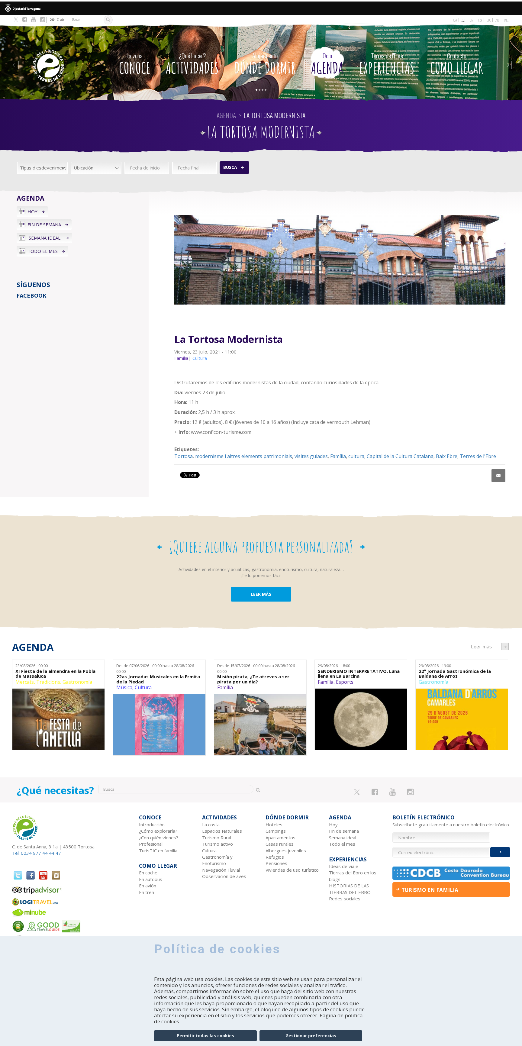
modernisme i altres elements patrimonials (243, 456)
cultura (356, 456)
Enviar (500, 852)
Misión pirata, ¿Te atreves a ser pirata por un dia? (253, 679)
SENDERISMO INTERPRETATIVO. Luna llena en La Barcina (359, 674)
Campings (276, 831)
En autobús (150, 879)
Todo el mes (42, 251)
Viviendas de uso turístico (292, 870)
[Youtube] (33, 19)
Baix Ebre (446, 456)
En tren (146, 892)
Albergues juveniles (286, 850)
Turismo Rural (216, 838)
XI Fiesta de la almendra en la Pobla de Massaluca (55, 674)
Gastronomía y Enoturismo (217, 860)
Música (124, 687)
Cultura (143, 687)
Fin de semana (44, 224)
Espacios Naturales (222, 831)
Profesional (151, 844)
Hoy (32, 211)
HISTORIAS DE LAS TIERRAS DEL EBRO (350, 889)
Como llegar (456, 64)
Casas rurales (280, 844)
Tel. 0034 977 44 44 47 (36, 853)
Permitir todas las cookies (205, 1035)
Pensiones (276, 863)
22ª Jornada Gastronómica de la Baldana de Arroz (455, 674)
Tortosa (183, 456)
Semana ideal (44, 238)
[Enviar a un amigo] (498, 475)
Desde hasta (156, 668)
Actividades (192, 64)
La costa (211, 825)
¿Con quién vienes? (158, 838)
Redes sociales (344, 899)
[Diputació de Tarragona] (261, 8)
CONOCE (134, 64)
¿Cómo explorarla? (158, 831)
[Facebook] (24, 19)
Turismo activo (217, 844)
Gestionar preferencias (310, 1035)
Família (338, 456)
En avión (147, 886)
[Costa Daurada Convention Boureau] (451, 873)
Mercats (24, 682)
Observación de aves (224, 876)
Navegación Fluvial (221, 870)
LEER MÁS (261, 594)
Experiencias (386, 64)
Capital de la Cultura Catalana (400, 456)
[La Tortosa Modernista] (339, 260)
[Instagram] (42, 19)
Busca (230, 167)
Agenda (327, 64)
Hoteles (274, 825)
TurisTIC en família (158, 850)
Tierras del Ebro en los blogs (352, 876)
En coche (148, 873)
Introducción (152, 825)
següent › (505, 646)
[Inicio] (61, 57)
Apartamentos (280, 838)
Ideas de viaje (343, 866)
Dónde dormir (265, 64)
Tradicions (48, 682)
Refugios (275, 857)
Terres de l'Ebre (478, 456)
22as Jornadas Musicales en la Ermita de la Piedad (158, 679)
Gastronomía (77, 682)
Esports (344, 682)
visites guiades (311, 456)
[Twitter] (16, 20)
